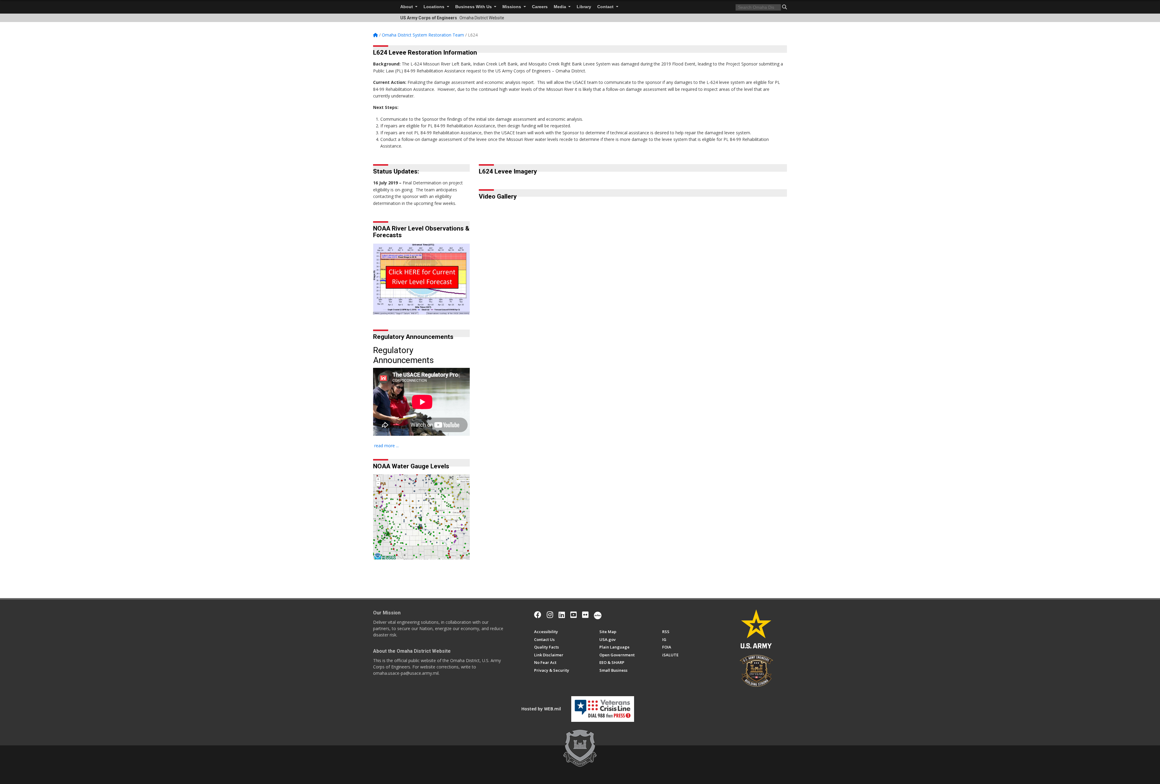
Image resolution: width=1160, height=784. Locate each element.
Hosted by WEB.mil (541, 709)
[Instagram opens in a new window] (550, 614)
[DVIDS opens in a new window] (597, 614)
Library (584, 7)
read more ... (386, 445)
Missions (512, 7)
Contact (606, 7)
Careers (540, 7)
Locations (435, 7)
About (407, 7)
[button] (784, 7)
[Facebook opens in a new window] (537, 614)
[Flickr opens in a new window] (585, 614)
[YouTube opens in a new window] (573, 614)
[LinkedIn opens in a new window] (562, 614)
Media (560, 7)
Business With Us (474, 7)
